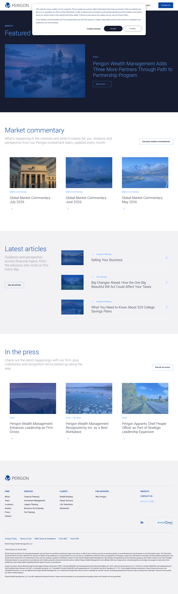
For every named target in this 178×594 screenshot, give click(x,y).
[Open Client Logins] (152, 5)
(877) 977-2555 (147, 501)
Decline (133, 28)
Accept (113, 28)
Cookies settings (94, 28)
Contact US (146, 496)
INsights (144, 491)
